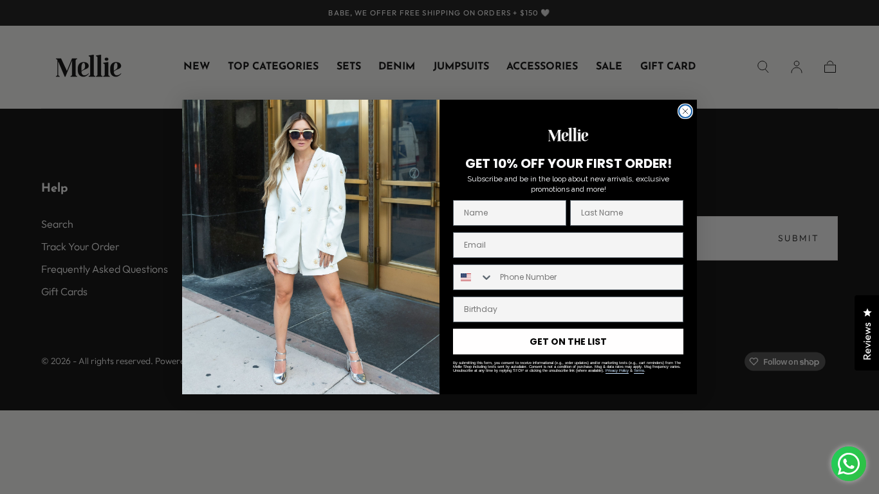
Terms (639, 370)
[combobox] (474, 277)
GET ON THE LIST (568, 341)
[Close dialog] (685, 111)
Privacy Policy (617, 370)
